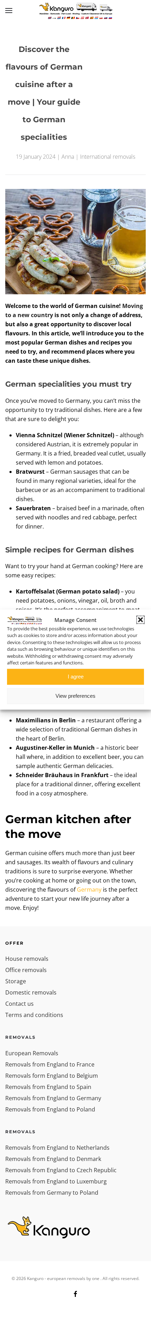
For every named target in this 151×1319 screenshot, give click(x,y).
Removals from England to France (49, 1064)
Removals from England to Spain (48, 1087)
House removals (26, 959)
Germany (89, 889)
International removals (107, 156)
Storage (15, 981)
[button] (140, 619)
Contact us (19, 1004)
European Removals (31, 1053)
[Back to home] (75, 10)
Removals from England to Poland (50, 1109)
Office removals (26, 970)
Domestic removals (31, 992)
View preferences (75, 696)
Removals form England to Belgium (51, 1076)
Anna (67, 156)
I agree (76, 677)
